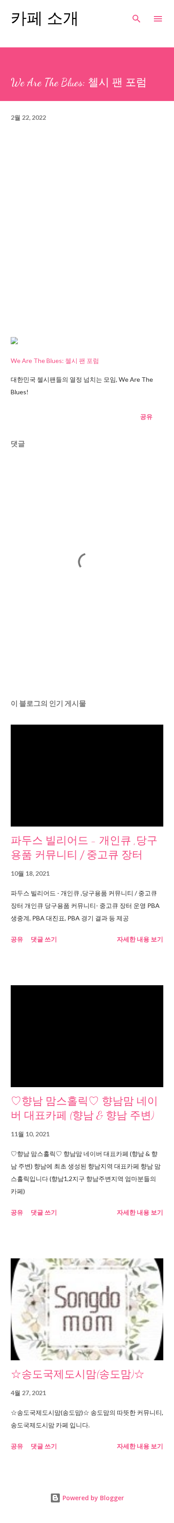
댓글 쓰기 (44, 939)
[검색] (136, 16)
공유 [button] (146, 416)
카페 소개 (45, 18)
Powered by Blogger (92, 1497)
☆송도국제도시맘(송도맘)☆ (78, 1374)
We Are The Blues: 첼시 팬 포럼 (55, 360)
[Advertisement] (87, 234)
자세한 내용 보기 (140, 939)
